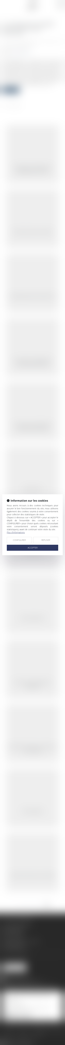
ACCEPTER (32, 547)
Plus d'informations (16, 532)
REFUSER (45, 540)
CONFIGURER (19, 540)
